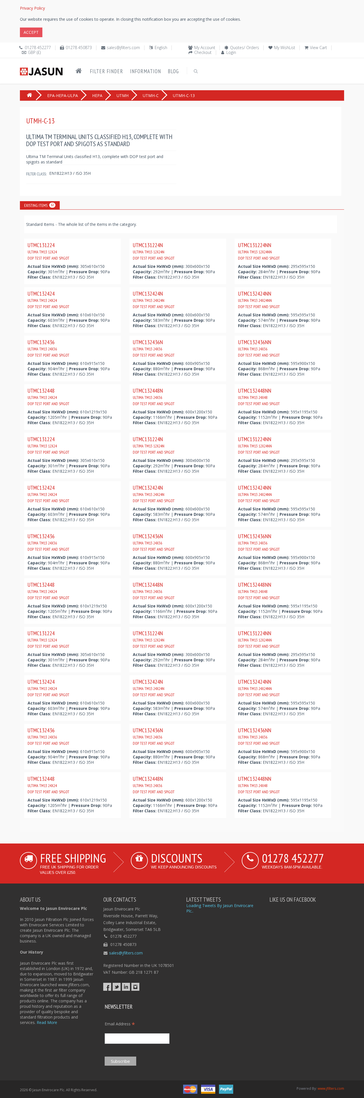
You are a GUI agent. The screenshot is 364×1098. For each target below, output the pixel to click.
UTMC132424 (48, 299)
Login (231, 52)
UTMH (123, 95)
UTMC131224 (48, 251)
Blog (173, 71)
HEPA (97, 95)
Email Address (120, 1024)
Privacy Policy (32, 8)
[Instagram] (135, 987)
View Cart (318, 47)
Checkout (203, 52)
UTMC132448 (48, 396)
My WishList (284, 47)
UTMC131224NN (259, 251)
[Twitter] (117, 987)
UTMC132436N (154, 348)
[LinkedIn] (126, 987)
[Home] (78, 71)
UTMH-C (151, 95)
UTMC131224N (154, 251)
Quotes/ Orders (244, 47)
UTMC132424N (154, 299)
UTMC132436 (48, 348)
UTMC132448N (154, 396)
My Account (204, 47)
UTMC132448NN (259, 396)
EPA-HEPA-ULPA (62, 95)
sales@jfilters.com (123, 47)
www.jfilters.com (331, 1088)
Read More (47, 1022)
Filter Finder (106, 71)
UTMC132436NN (259, 348)
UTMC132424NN (259, 299)
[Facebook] (107, 987)
